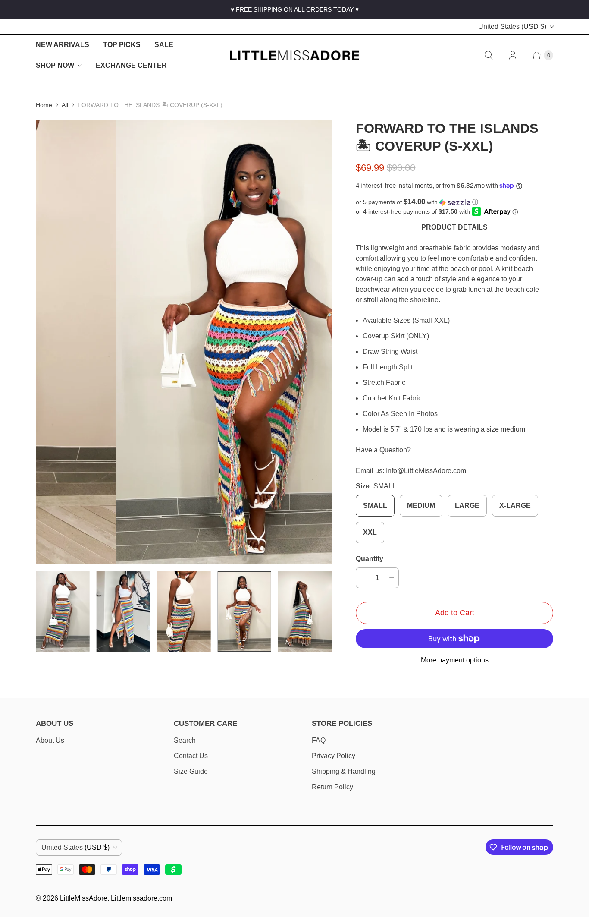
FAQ (319, 740)
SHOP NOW (55, 65)
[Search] (488, 55)
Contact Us (191, 755)
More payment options (455, 660)
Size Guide (191, 771)
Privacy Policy (333, 755)
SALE (163, 44)
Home (44, 104)
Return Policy (332, 787)
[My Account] (513, 55)
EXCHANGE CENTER (131, 65)
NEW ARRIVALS (62, 44)
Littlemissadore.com (141, 898)
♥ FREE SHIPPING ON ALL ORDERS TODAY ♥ (295, 9)
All (65, 104)
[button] (454, 202)
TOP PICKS (122, 44)
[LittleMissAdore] (294, 55)
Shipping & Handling (344, 771)
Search (185, 740)
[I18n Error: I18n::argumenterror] (62, 611)
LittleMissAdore (83, 898)
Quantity (369, 558)
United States (512, 26)
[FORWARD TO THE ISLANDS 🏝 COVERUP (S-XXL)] (184, 342)
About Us (50, 740)
